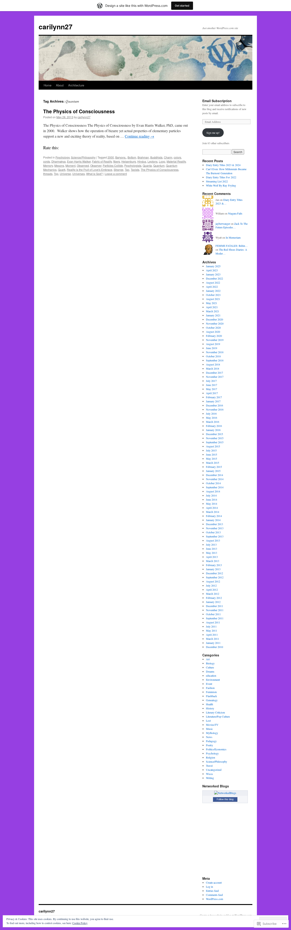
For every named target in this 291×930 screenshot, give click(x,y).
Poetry (209, 745)
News (209, 737)
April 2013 (212, 557)
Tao (127, 169)
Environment (213, 679)
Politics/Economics (216, 749)
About (60, 85)
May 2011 (211, 630)
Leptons (153, 161)
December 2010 (214, 647)
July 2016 (211, 413)
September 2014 (214, 487)
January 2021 (213, 315)
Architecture (76, 85)
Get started (182, 5)
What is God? (94, 174)
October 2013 (213, 532)
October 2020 (213, 327)
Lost (208, 720)
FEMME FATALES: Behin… (232, 245)
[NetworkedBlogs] (225, 793)
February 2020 (214, 336)
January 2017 (213, 401)
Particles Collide (113, 165)
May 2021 (211, 303)
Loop (162, 161)
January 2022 (213, 290)
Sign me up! (213, 132)
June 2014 (211, 499)
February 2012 (214, 598)
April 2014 (212, 507)
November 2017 (214, 376)
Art (208, 659)
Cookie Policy (80, 923)
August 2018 (213, 364)
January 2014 (213, 520)
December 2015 (214, 434)
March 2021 (212, 311)
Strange (118, 169)
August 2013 (213, 540)
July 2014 (211, 495)
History (210, 708)
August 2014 (213, 491)
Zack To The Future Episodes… (232, 225)
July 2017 (211, 381)
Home (47, 85)
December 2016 (214, 405)
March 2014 (212, 512)
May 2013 (211, 552)
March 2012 (212, 593)
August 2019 (213, 344)
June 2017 (211, 385)
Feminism (211, 692)
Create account (214, 882)
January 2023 (213, 274)
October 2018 (213, 356)
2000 (111, 157)
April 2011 (212, 634)
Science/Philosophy (83, 157)
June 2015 (211, 454)
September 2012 (214, 577)
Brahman (143, 157)
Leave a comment (116, 174)
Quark (61, 169)
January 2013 (213, 569)
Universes (78, 174)
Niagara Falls (235, 213)
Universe (65, 174)
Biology (210, 663)
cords (46, 161)
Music (209, 729)
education (211, 675)
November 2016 (214, 409)
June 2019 (211, 348)
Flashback (211, 696)
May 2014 (211, 503)
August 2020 (213, 331)
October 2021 (213, 295)
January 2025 (213, 266)
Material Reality (176, 161)
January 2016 (213, 430)
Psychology (62, 157)
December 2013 (214, 524)
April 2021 (212, 307)
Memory (48, 165)
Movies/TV (212, 724)
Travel (209, 765)
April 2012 (212, 589)
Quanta (147, 165)
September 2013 (214, 536)
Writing (210, 778)
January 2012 (213, 602)
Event (209, 684)
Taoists (135, 169)
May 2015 (211, 458)
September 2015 (214, 442)
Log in (209, 886)
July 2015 (211, 450)
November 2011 (214, 610)
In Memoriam (233, 237)
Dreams (210, 671)
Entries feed (212, 890)
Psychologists (132, 165)
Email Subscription (217, 100)
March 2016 (212, 421)
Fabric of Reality (102, 161)
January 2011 (213, 643)
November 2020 (214, 323)
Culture (210, 667)
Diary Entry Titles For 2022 (221, 177)
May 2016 (211, 417)
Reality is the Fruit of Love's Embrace (89, 169)
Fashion (210, 688)
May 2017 (211, 389)
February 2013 (214, 565)
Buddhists (156, 157)
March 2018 (212, 368)
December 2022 (214, 278)
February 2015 (214, 467)
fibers (116, 161)
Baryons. (120, 157)
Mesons (59, 165)
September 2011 (214, 618)
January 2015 (213, 471)
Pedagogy (211, 741)
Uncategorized (213, 769)
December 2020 (214, 319)
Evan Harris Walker (79, 161)
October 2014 (213, 483)
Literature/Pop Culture (218, 716)
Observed (83, 165)
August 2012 (213, 581)
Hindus (141, 161)
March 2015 (212, 462)
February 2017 (214, 397)
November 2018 (214, 352)
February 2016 (214, 426)
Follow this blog (225, 799)
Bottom (132, 157)
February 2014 (214, 516)
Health (209, 704)
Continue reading (139, 136)
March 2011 (212, 638)
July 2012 (211, 585)
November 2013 (214, 528)
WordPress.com (214, 899)
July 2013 (211, 544)
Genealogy (212, 700)
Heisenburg (128, 161)
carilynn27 (56, 26)
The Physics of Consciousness (79, 111)
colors (177, 157)
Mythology (212, 733)
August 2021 (213, 299)
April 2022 (212, 286)
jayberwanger (223, 223)
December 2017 (214, 372)
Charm (168, 157)
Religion (210, 757)
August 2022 (213, 282)
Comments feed (214, 895)
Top (56, 174)
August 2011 (213, 622)
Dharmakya (58, 161)
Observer (95, 165)
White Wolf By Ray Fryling (221, 185)
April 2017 (212, 393)
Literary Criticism (215, 712)
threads (48, 174)
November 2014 (214, 479)
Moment (70, 165)
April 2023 (212, 270)
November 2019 (214, 340)
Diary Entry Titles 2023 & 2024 (223, 165)
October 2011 (213, 614)
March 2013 (212, 561)
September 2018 (214, 360)
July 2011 (211, 626)
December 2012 (214, 573)
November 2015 (214, 438)
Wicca (209, 774)
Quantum (159, 165)
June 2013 (211, 548)
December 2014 (214, 475)
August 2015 (213, 446)
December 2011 (214, 606)
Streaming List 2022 (217, 181)
